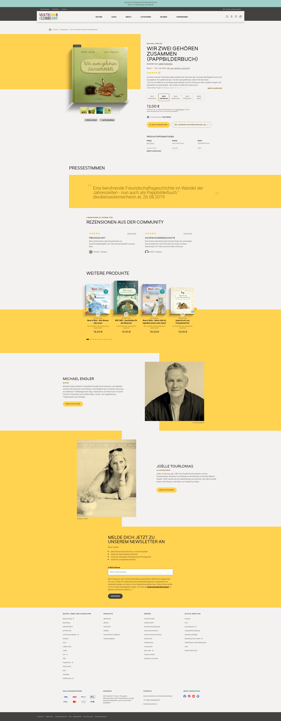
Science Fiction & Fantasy (153, 635)
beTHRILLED (67, 631)
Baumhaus (150, 143)
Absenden (115, 596)
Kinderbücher (64, 29)
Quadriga (66, 674)
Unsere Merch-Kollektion (111, 635)
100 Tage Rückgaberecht (151, 700)
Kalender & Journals (151, 658)
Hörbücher (107, 627)
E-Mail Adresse (114, 567)
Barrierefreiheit (77, 716)
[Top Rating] (99, 75)
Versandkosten (179, 109)
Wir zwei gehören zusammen (178, 68)
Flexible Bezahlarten (150, 704)
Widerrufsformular (191, 650)
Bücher (56, 29)
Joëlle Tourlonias (165, 64)
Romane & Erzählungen (152, 627)
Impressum (40, 716)
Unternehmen (182, 17)
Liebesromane (149, 623)
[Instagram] (189, 696)
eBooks (106, 623)
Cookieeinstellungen (101, 716)
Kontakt (64, 9)
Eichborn (66, 638)
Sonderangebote (109, 638)
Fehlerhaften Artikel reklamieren (195, 642)
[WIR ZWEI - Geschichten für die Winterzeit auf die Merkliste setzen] (126, 297)
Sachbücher (148, 638)
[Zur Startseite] (50, 29)
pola (64, 670)
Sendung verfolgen (191, 635)
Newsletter (55, 9)
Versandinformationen (192, 631)
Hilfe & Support (44, 9)
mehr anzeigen (215, 88)
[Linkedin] (198, 696)
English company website (233, 9)
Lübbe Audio (67, 646)
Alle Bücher (107, 619)
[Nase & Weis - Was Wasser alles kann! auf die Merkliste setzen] (98, 299)
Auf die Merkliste (107, 120)
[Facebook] (184, 696)
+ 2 (115, 110)
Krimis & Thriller (149, 619)
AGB (186, 646)
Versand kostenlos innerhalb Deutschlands (157, 696)
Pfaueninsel (67, 666)
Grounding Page (88, 716)
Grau (64, 642)
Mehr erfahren (72, 404)
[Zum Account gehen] (231, 16)
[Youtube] (193, 696)
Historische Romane (151, 631)
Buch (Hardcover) (152, 97)
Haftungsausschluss (61, 716)
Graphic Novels (149, 654)
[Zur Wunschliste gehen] (236, 16)
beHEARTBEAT (68, 627)
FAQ (186, 623)
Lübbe (65, 650)
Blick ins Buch (92, 120)
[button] (98, 309)
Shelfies (106, 631)
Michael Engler (154, 43)
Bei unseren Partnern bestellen (190, 125)
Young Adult (148, 646)
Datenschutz (49, 716)
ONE (64, 658)
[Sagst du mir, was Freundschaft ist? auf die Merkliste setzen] (183, 300)
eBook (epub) (199, 97)
